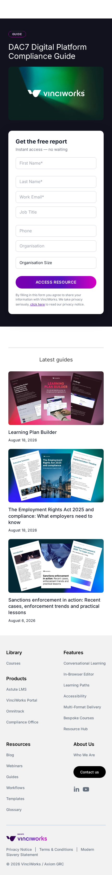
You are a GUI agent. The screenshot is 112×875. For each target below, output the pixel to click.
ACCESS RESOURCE (56, 282)
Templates (15, 798)
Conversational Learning (85, 663)
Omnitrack (15, 711)
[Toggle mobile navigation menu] (98, 10)
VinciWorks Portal (21, 700)
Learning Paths (77, 685)
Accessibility (75, 696)
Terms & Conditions (56, 849)
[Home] (35, 10)
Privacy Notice (19, 849)
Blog (10, 755)
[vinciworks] (76, 789)
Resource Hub (76, 729)
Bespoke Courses (79, 718)
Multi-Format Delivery (82, 707)
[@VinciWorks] (86, 789)
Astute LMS (16, 689)
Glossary (14, 809)
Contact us (89, 772)
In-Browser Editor (79, 674)
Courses (13, 663)
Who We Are (84, 755)
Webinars (14, 766)
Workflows (15, 787)
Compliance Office (22, 722)
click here (37, 304)
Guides (12, 776)
